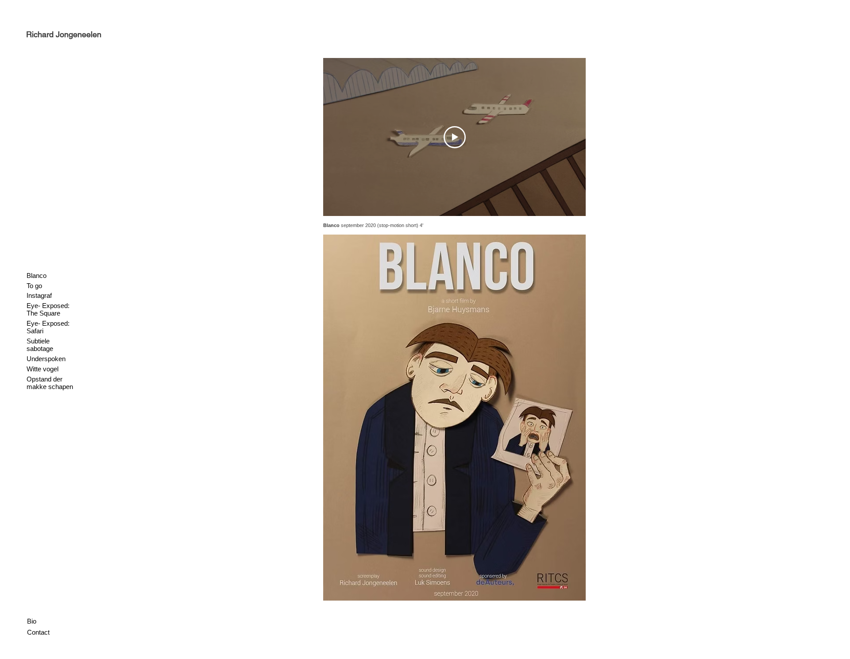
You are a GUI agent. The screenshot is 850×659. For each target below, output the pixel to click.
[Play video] (455, 137)
